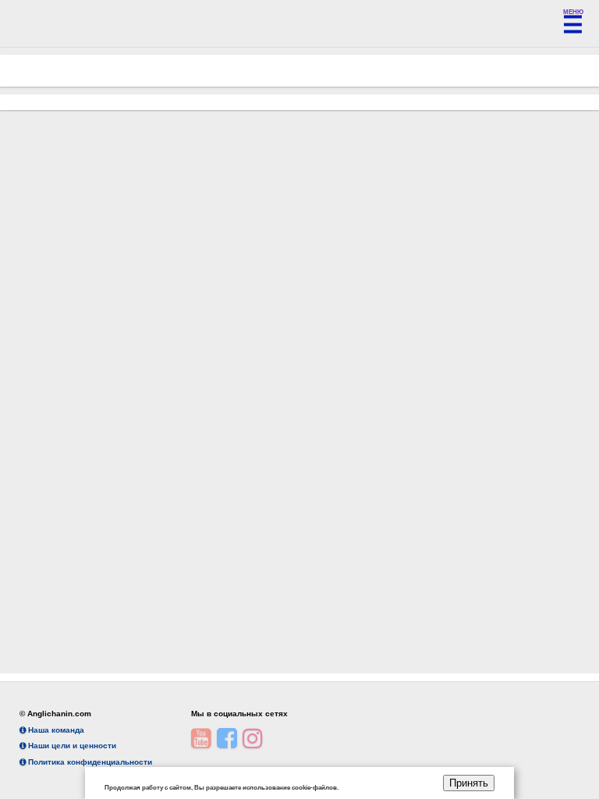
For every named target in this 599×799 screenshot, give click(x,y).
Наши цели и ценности (71, 745)
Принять (468, 783)
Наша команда (55, 730)
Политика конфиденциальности (89, 762)
